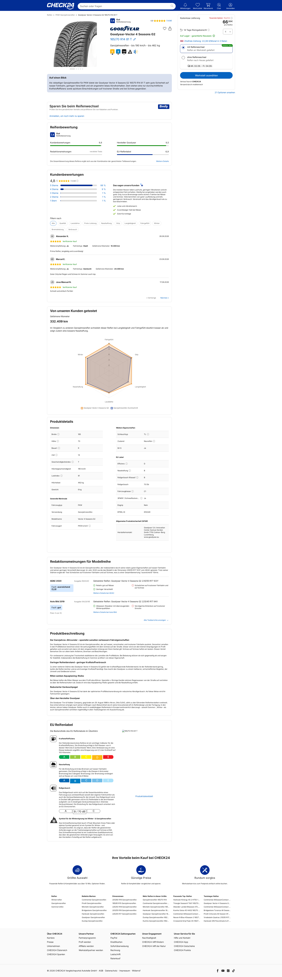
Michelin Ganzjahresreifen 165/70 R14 (156, 907)
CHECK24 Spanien (56, 954)
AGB (101, 970)
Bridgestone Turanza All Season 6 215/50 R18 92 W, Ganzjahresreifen (217, 910)
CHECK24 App (181, 942)
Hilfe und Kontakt (182, 938)
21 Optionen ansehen (225, 92)
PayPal (113, 938)
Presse (50, 942)
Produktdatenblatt (144, 796)
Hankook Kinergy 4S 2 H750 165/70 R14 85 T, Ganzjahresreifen (186, 900)
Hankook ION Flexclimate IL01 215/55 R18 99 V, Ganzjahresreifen (217, 921)
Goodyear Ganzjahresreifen (93, 917)
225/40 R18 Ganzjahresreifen (124, 907)
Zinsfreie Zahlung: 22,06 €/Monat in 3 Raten (205, 41)
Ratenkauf (115, 958)
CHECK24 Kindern (153, 942)
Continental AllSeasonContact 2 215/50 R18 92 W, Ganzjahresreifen (217, 907)
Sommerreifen (57, 907)
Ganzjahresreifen (58, 903)
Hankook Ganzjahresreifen (93, 914)
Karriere (50, 938)
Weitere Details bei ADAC (103, 593)
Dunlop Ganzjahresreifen (92, 921)
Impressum (124, 970)
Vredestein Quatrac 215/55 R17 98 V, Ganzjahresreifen (217, 917)
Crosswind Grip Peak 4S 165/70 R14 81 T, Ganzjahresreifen (186, 921)
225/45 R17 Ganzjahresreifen (124, 914)
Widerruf (136, 970)
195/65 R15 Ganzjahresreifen (124, 903)
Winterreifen (56, 900)
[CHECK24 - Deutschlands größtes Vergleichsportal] (60, 6)
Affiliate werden (86, 946)
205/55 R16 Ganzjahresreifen (124, 910)
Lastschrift (115, 954)
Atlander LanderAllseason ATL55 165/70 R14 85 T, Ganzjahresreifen (186, 907)
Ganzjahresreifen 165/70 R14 (155, 900)
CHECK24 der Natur (154, 946)
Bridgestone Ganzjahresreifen (94, 910)
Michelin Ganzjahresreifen (93, 907)
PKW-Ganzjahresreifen (65, 15)
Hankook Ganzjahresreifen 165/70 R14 (156, 910)
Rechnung (115, 950)
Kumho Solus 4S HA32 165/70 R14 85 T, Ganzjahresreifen (186, 910)
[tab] (72, 69)
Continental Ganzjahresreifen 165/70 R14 (156, 903)
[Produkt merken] (165, 28)
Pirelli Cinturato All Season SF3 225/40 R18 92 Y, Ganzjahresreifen (217, 914)
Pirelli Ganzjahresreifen (91, 903)
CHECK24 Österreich (57, 950)
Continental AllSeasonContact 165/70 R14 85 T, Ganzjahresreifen (186, 914)
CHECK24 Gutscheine (184, 946)
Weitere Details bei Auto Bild (105, 612)
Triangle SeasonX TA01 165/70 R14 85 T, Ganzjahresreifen (186, 903)
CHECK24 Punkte (182, 950)
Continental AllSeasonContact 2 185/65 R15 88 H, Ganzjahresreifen (217, 900)
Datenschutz (111, 970)
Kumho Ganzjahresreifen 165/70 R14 (156, 921)
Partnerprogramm (87, 938)
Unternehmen (53, 946)
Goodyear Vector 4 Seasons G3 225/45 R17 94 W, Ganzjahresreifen (217, 903)
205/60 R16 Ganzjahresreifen (124, 900)
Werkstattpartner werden (91, 950)
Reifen (49, 15)
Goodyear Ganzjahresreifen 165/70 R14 (156, 914)
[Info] (58, 434)
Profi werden (85, 942)
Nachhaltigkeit (149, 938)
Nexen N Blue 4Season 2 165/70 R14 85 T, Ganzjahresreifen (186, 917)
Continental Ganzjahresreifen (94, 900)
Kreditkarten (116, 942)
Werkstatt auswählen (206, 75)
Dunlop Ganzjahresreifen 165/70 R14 (156, 917)
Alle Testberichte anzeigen (155, 620)
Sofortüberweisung (119, 946)
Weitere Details (162, 161)
